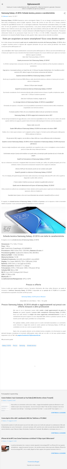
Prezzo (15, 345)
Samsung (22, 345)
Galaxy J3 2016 (6, 345)
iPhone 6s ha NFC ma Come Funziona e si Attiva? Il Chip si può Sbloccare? (27, 438)
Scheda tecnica (31, 345)
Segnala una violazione (33, 465)
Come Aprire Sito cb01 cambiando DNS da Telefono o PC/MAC (23, 418)
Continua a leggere (58, 413)
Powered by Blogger (33, 461)
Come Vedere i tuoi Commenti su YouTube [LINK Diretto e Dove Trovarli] (27, 398)
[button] (65, 13)
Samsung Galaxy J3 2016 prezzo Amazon (34, 296)
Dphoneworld (33, 4)
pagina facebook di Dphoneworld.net (29, 335)
